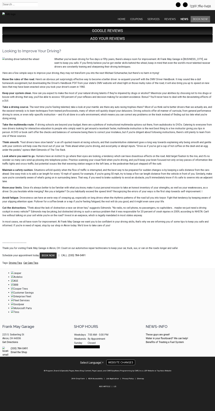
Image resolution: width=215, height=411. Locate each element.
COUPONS (136, 19)
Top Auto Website (164, 371)
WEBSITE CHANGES (120, 362)
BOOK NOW (48, 255)
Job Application (112, 378)
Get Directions (10, 342)
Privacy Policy (128, 378)
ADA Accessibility (95, 378)
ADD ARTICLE (104, 386)
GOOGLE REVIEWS (107, 31)
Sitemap (140, 378)
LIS (115, 386)
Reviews (170, 19)
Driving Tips (15, 262)
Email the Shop (19, 352)
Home (121, 19)
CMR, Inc (138, 371)
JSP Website (149, 371)
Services (153, 19)
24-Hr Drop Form (78, 378)
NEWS (184, 19)
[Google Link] (185, 4)
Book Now (200, 19)
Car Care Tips (30, 262)
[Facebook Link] (178, 4)
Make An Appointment (87, 346)
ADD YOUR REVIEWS (107, 38)
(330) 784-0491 (201, 6)
